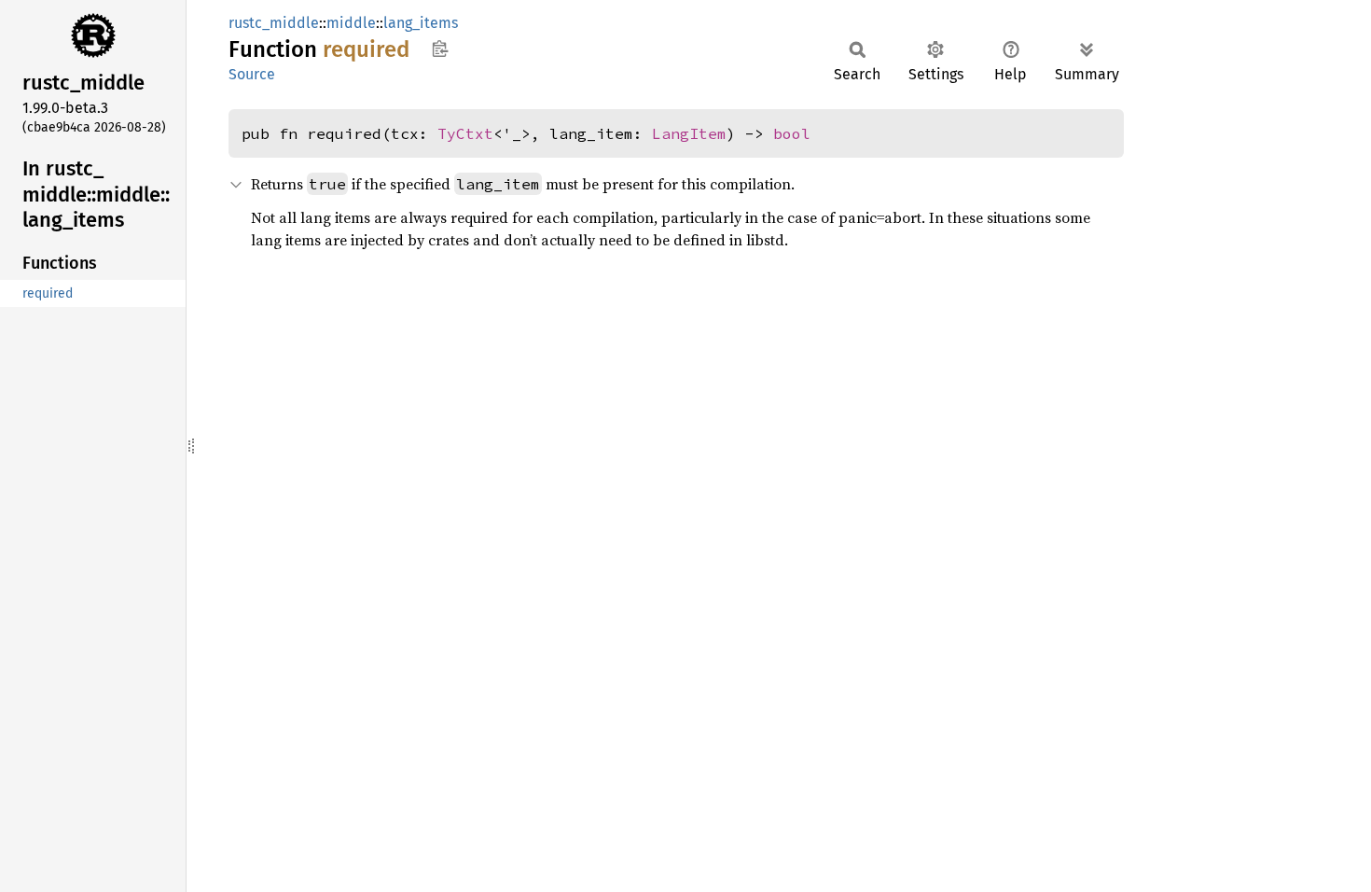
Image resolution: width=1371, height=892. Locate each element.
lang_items (420, 23)
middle (351, 23)
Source (251, 74)
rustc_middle (273, 23)
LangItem (689, 133)
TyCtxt (465, 133)
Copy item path (439, 48)
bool (791, 133)
